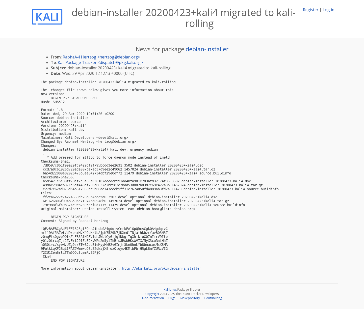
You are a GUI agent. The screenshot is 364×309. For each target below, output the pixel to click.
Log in (328, 9)
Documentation (153, 298)
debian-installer (207, 49)
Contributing (213, 298)
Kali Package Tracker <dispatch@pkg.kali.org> (100, 62)
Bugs (171, 298)
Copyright (152, 294)
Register (310, 9)
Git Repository (190, 298)
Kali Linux (170, 289)
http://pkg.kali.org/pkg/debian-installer (161, 268)
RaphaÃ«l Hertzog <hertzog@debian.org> (101, 57)
